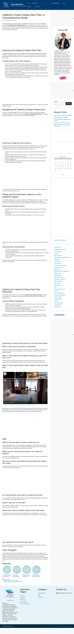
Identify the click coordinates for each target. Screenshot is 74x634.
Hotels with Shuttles (58, 277)
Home (28, 3)
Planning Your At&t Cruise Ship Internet (11, 580)
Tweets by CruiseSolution (60, 240)
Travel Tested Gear (55, 3)
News (55, 287)
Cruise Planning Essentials (60, 265)
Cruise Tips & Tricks (58, 267)
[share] (45, 380)
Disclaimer (22, 599)
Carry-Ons (56, 253)
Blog (64, 3)
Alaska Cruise (57, 247)
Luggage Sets (57, 285)
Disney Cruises (57, 273)
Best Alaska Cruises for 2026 (61, 117)
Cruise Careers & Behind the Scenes (62, 257)
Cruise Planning (44, 3)
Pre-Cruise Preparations (59, 295)
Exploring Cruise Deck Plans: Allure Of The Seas (13, 581)
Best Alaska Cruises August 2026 (62, 122)
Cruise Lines (34, 3)
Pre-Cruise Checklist (59, 293)
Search (55, 101)
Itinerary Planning (58, 281)
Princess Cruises (58, 297)
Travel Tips (40, 597)
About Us (29, 6)
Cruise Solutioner (17, 4)
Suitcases (56, 300)
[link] (5, 381)
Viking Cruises (57, 306)
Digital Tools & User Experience (61, 271)
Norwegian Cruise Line (59, 289)
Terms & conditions (24, 603)
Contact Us (37, 6)
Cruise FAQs (57, 259)
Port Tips (56, 291)
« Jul (62, 174)
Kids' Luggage (57, 283)
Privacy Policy (23, 601)
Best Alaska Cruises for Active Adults (62, 115)
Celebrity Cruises (58, 255)
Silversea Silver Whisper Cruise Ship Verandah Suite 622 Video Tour (23, 380)
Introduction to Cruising (59, 279)
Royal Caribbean (58, 298)
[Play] (33, 375)
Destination (56, 269)
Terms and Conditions (67, 626)
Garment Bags (57, 275)
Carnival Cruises (58, 251)
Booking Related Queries (60, 249)
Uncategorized (57, 304)
